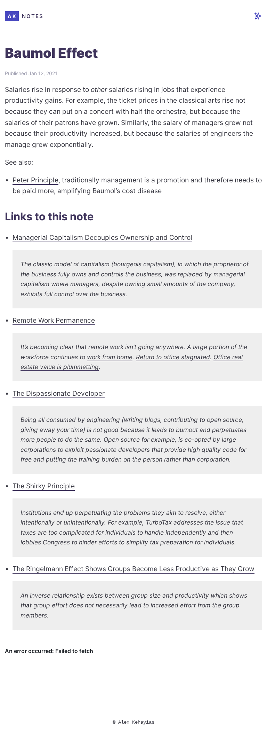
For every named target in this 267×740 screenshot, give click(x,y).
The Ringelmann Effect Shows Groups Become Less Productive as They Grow (133, 569)
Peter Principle (35, 180)
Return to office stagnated (173, 357)
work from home (109, 357)
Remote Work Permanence (54, 320)
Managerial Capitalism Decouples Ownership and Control (102, 237)
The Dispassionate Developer (59, 393)
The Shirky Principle (44, 486)
